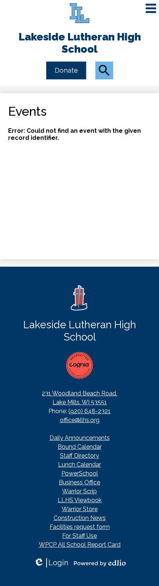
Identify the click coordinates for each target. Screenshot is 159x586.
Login (51, 562)
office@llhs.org (79, 420)
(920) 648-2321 (89, 411)
